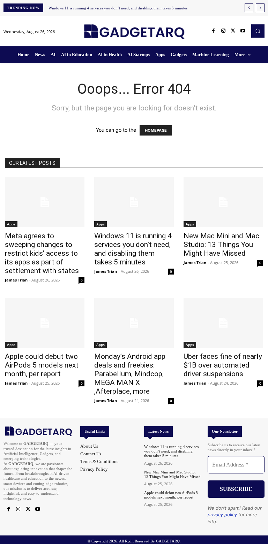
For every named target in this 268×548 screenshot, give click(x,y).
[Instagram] (223, 31)
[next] (260, 7)
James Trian (16, 280)
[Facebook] (213, 31)
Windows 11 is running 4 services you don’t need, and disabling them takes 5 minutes (118, 8)
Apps (11, 224)
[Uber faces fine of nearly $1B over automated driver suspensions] (223, 323)
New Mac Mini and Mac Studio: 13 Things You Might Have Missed (221, 244)
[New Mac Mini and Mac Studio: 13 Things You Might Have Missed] (223, 202)
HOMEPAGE (156, 130)
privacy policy (222, 514)
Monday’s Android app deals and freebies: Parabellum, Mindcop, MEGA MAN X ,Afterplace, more (129, 373)
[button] (258, 31)
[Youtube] (243, 31)
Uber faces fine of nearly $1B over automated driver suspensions (223, 365)
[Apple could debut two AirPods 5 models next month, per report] (44, 323)
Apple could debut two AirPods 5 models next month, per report (42, 365)
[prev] (249, 7)
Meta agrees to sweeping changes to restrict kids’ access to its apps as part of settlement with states (42, 253)
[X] (233, 31)
